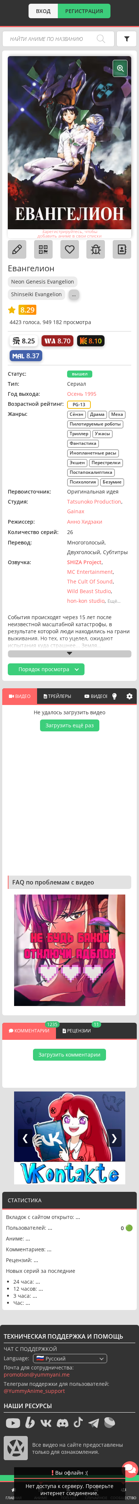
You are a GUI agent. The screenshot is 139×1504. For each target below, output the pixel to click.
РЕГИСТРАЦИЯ (84, 10)
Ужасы (102, 433)
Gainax (75, 511)
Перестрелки (106, 462)
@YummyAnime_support (34, 1390)
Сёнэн (76, 414)
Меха (117, 414)
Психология (83, 482)
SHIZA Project (84, 562)
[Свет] (114, 696)
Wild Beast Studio (89, 591)
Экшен (77, 462)
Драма (97, 414)
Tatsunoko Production (94, 501)
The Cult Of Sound (90, 581)
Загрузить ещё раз (70, 725)
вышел (79, 374)
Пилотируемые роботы (95, 424)
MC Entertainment (90, 571)
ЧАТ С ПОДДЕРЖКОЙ (30, 1348)
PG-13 (79, 404)
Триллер (79, 433)
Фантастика (83, 443)
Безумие (112, 482)
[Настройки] (129, 696)
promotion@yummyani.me (37, 1374)
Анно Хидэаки (84, 521)
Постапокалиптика (91, 472)
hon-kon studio (86, 600)
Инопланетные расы (93, 453)
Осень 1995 (81, 393)
